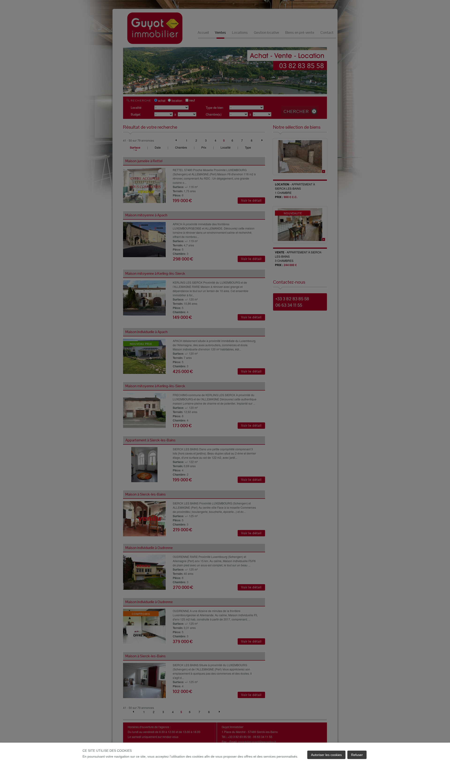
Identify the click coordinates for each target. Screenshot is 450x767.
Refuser (357, 755)
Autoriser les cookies (326, 755)
